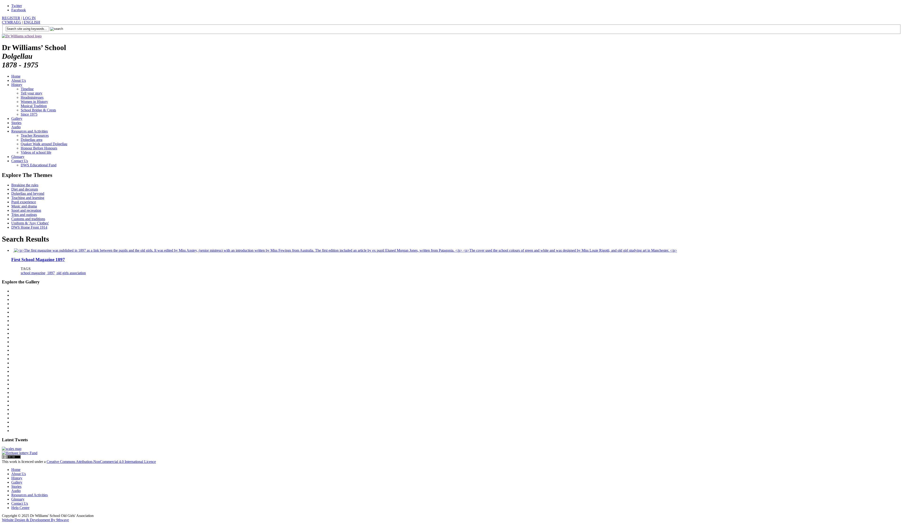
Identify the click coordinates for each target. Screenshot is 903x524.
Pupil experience (23, 202)
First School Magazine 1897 (38, 259)
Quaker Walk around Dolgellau (44, 144)
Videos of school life (36, 152)
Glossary (17, 157)
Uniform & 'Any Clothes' (30, 223)
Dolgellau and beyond (27, 194)
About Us (18, 80)
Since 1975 (29, 114)
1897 (50, 273)
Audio (16, 127)
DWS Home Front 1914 (29, 227)
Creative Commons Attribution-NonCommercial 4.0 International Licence (101, 462)
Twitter (16, 6)
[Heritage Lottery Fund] (19, 453)
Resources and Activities (29, 131)
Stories (16, 123)
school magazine (33, 273)
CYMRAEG (11, 22)
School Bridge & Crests (38, 110)
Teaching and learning (27, 198)
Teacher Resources (35, 135)
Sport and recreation (26, 210)
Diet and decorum (24, 189)
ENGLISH (32, 22)
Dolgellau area (31, 140)
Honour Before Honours (39, 148)
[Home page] (22, 36)
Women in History (34, 102)
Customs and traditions (28, 219)
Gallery (16, 119)
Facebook (18, 10)
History (16, 85)
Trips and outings (24, 215)
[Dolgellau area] (11, 449)
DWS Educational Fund (38, 165)
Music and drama (24, 206)
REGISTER (11, 18)
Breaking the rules (24, 185)
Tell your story (31, 93)
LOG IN (29, 18)
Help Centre (20, 508)
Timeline (27, 89)
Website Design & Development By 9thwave (35, 520)
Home (15, 76)
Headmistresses (32, 97)
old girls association (71, 273)
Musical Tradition (34, 106)
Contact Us (19, 161)
